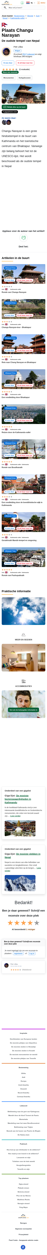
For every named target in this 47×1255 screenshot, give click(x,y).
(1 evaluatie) (24, 69)
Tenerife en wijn (23, 1169)
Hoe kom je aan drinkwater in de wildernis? (23, 1150)
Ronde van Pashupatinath (13, 575)
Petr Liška (14, 964)
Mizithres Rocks (23, 1199)
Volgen (17, 51)
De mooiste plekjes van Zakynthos (23, 1043)
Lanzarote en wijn (23, 1157)
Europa (23, 1081)
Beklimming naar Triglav (23, 1127)
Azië (3, 289)
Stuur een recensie (10, 72)
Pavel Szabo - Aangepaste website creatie (23, 1240)
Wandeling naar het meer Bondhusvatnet (23, 1123)
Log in (31, 953)
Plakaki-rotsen (23, 1188)
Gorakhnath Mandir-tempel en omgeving (19, 540)
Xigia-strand (23, 1184)
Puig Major (23, 1207)
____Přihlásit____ (22, 3)
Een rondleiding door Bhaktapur (16, 397)
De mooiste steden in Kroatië (23, 1051)
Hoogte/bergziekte (23, 1165)
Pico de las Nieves (23, 1196)
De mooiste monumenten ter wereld (23, 1054)
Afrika (23, 1073)
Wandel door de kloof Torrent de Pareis (23, 1115)
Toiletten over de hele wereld (23, 1161)
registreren (18, 953)
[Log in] (23, 238)
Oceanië (23, 1089)
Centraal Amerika (23, 1097)
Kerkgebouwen (25, 78)
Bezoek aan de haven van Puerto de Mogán (23, 1131)
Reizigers (23, 1223)
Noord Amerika (23, 1093)
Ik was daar (8, 63)
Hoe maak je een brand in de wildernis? (23, 1154)
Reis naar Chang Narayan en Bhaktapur (19, 362)
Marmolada (23, 1119)
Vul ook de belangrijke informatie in (23, 710)
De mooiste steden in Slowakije (23, 1047)
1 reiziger (30, 929)
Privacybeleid (23, 1234)
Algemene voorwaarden (23, 1229)
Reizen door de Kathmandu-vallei (16, 432)
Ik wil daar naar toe (25, 63)
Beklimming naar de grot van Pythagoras (23, 1111)
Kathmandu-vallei (15, 289)
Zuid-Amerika (23, 1085)
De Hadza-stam (23, 1135)
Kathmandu (25, 464)
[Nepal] (7, 289)
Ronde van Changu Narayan (14, 292)
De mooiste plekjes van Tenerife (23, 1058)
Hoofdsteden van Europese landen (23, 1039)
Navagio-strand (24, 1203)
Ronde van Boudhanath (12, 467)
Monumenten (9, 78)
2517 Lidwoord (28, 54)
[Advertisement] (23, 198)
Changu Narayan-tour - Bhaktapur (16, 327)
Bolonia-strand (23, 1192)
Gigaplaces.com (7, 3)
